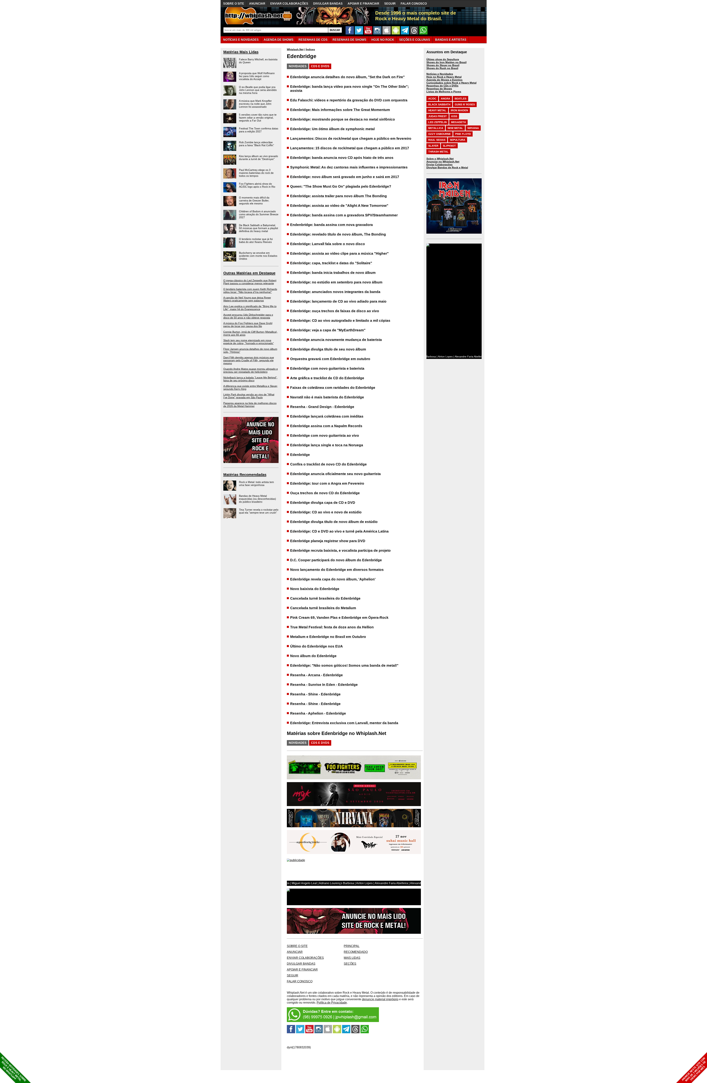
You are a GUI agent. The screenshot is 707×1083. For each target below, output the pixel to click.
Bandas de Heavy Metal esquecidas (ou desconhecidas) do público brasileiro (257, 498)
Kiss (454, 116)
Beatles (460, 98)
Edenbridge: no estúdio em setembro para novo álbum (336, 282)
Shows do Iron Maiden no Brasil (446, 62)
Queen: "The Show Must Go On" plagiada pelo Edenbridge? (340, 186)
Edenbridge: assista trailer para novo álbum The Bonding (338, 196)
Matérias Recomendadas (244, 475)
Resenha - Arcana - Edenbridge (316, 675)
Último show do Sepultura (442, 59)
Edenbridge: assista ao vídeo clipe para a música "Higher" (339, 253)
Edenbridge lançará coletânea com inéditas (326, 416)
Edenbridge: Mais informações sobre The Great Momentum (340, 110)
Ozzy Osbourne (439, 133)
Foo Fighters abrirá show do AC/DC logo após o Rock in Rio (257, 185)
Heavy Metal (437, 110)
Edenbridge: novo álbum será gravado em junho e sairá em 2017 (344, 177)
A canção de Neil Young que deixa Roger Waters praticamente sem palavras (247, 299)
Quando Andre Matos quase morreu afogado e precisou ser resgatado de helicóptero (250, 370)
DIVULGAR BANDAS (328, 3)
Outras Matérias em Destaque (249, 273)
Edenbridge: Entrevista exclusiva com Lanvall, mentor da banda (344, 723)
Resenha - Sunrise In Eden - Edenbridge (324, 685)
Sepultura (457, 139)
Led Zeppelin (437, 122)
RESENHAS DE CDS (313, 39)
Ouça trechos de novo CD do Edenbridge (325, 493)
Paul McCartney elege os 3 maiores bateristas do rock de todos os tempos (256, 172)
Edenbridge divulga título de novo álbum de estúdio (334, 522)
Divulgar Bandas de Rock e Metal (447, 167)
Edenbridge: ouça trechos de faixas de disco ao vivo (334, 311)
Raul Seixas (436, 139)
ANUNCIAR (257, 3)
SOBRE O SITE (233, 3)
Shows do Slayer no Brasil (442, 65)
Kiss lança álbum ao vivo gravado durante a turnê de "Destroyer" (258, 157)
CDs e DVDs (320, 66)
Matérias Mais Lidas (240, 52)
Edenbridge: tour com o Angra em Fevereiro (327, 483)
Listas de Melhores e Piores (443, 91)
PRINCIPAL (351, 946)
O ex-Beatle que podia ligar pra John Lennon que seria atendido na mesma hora (258, 89)
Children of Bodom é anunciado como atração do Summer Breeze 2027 (258, 214)
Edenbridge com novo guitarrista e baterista (327, 368)
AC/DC (432, 98)
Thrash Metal (438, 151)
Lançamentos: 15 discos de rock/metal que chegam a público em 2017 (349, 148)
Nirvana (473, 128)
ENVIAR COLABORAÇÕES (289, 3)
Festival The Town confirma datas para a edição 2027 (258, 130)
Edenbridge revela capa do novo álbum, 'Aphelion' (333, 579)
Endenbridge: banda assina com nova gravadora (331, 225)
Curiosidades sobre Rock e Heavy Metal (451, 82)
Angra (445, 98)
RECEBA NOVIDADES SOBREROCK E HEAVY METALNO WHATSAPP (14, 1069)
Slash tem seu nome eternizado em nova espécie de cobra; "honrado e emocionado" (248, 342)
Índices (310, 49)
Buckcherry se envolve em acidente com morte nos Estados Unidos (258, 255)
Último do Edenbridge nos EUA (316, 646)
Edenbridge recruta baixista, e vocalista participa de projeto (340, 550)
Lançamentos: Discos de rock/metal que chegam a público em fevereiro (350, 138)
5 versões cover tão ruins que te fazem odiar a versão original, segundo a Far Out (258, 117)
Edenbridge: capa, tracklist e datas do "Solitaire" (331, 263)
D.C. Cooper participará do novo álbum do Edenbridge (336, 560)
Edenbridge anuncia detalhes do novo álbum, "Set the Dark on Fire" (347, 77)
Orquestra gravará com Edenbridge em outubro (330, 359)
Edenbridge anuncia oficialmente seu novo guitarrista (335, 474)
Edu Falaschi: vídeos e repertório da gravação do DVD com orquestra (348, 100)
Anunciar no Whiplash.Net (442, 161)
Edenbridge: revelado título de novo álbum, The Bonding (338, 234)
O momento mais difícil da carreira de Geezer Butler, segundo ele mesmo (254, 200)
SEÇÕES (414, 39)
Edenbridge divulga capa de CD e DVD (322, 502)
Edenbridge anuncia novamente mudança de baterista (336, 340)
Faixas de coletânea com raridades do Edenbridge (332, 387)
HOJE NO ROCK (382, 39)
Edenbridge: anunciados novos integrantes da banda (335, 292)
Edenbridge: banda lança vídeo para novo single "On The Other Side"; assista (349, 88)
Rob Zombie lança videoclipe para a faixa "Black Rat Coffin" (256, 144)
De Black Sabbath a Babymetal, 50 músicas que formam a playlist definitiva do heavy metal (258, 228)
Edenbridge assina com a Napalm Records (326, 426)
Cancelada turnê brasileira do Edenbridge (325, 598)
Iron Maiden (459, 110)
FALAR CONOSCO (414, 3)
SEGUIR (390, 3)
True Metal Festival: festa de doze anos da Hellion (332, 627)
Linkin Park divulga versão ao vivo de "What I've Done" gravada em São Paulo (248, 396)
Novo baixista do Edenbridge (314, 589)
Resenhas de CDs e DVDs (442, 85)
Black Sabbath (439, 104)
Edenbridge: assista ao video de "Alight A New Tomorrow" (339, 205)
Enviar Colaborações (439, 164)
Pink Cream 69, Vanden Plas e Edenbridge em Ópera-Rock (339, 617)
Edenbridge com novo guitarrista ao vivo (324, 435)
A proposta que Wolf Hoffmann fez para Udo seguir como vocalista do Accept (257, 76)
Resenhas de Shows (439, 88)
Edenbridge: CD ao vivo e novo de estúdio (326, 512)
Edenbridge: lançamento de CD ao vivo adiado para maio (338, 301)
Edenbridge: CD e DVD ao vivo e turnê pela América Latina (339, 531)
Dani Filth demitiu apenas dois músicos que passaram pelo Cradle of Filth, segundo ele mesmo (248, 360)
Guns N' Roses (465, 104)
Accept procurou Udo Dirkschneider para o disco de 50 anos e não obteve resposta (248, 316)
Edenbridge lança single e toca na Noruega (326, 445)
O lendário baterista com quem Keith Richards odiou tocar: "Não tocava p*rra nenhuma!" (250, 291)
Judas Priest (437, 116)
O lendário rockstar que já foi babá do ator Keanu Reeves (256, 240)
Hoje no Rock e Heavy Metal (444, 76)
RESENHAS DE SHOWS (349, 39)
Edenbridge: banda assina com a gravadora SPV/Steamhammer (344, 215)
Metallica (435, 128)
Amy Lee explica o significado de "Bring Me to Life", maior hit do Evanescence (250, 308)
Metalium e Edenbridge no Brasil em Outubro (328, 637)
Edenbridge (300, 455)
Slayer (433, 145)
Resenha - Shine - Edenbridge (315, 694)
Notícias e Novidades (439, 73)
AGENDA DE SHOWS (278, 39)
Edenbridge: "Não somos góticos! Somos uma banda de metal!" (344, 665)
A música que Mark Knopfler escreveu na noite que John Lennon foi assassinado (255, 103)
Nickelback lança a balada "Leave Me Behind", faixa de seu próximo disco (250, 379)
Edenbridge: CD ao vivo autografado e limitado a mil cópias (340, 320)
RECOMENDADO (356, 951)
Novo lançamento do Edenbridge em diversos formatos (337, 570)
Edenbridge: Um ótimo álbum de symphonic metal (332, 129)
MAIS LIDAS (352, 957)
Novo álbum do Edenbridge (313, 656)
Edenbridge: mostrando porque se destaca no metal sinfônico (342, 119)
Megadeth (458, 122)
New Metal (455, 128)
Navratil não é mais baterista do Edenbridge (327, 397)
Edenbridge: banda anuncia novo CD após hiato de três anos (341, 158)
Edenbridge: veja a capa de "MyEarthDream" (327, 330)
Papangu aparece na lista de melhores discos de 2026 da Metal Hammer (250, 405)
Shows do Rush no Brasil (442, 68)
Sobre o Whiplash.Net (440, 158)
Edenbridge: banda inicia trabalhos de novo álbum (333, 273)
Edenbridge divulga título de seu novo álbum (328, 349)
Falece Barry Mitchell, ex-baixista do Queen (258, 61)
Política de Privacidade (332, 1002)
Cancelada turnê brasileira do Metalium (323, 608)
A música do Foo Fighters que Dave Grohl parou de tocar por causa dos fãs (247, 325)
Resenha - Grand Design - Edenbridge (322, 407)
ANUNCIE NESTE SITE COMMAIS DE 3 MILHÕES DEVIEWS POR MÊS (693, 1069)
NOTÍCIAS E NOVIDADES (241, 39)
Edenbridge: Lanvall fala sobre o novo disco (327, 244)
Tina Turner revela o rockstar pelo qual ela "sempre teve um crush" (258, 511)
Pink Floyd (463, 133)
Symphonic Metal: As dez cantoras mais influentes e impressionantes (349, 167)
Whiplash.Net (295, 49)
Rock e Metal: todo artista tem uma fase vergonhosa (256, 483)
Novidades (298, 66)
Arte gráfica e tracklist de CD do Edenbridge (327, 378)
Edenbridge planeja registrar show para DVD (327, 541)
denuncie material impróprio (380, 999)
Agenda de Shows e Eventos (444, 79)
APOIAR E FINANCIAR (363, 3)
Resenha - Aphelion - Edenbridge (318, 713)
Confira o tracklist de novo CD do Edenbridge (328, 464)
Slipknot (449, 145)
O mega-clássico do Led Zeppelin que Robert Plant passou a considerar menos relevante (249, 282)
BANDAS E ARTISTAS (450, 39)
